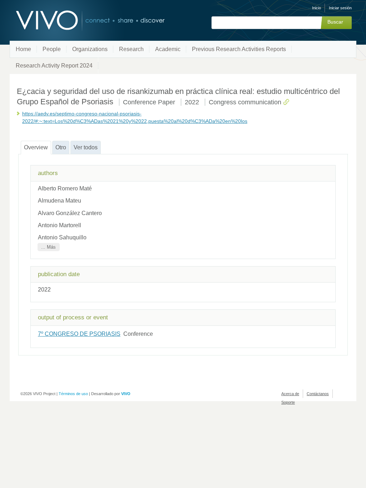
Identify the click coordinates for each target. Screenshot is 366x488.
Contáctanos (318, 394)
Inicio (316, 8)
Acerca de (290, 394)
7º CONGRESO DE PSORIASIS (79, 334)
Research (131, 49)
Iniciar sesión (340, 8)
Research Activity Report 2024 (54, 66)
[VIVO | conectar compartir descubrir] (79, 20)
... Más (48, 247)
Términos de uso (73, 394)
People (52, 49)
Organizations (90, 49)
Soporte (288, 402)
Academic (167, 49)
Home (23, 49)
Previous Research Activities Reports (239, 49)
